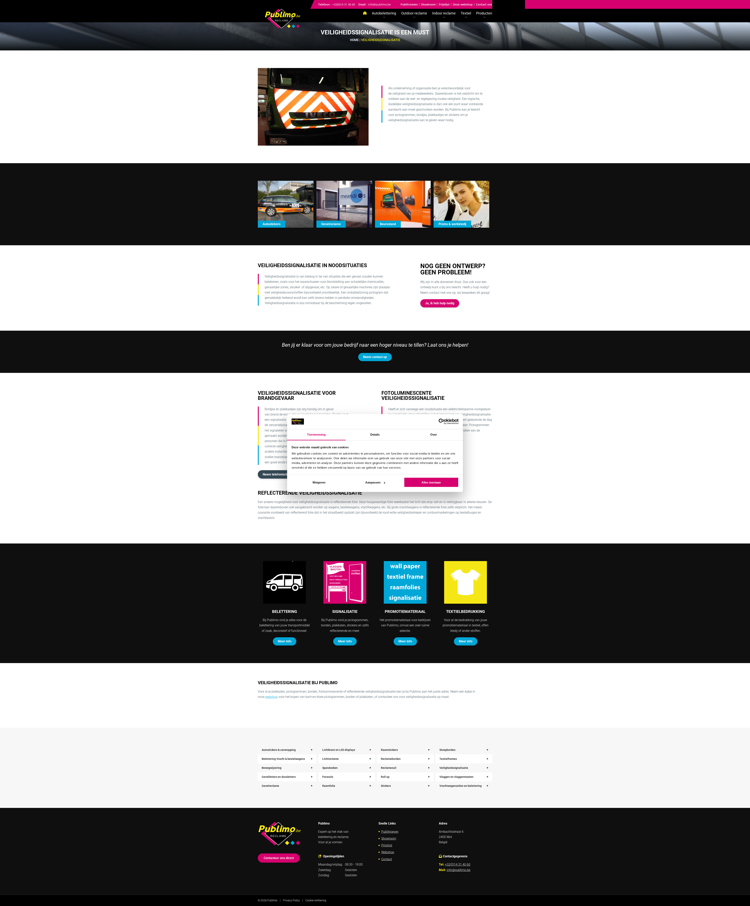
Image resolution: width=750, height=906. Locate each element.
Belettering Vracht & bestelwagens (283, 758)
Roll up (385, 776)
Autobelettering (384, 13)
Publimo (272, 900)
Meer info (284, 641)
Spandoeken (330, 767)
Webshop (387, 852)
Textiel (466, 13)
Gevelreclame (270, 785)
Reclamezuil (388, 767)
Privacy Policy (291, 900)
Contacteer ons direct (279, 858)
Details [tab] (375, 434)
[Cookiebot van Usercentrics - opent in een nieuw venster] (441, 421)
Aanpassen (372, 482)
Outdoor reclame (414, 13)
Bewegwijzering (271, 767)
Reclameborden (391, 758)
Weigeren (318, 482)
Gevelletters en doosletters (279, 776)
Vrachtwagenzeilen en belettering (460, 785)
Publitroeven (409, 4)
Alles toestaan (431, 482)
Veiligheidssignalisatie (453, 767)
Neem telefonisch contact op (283, 474)
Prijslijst (444, 4)
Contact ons (484, 4)
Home (354, 40)
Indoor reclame (444, 13)
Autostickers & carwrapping (279, 749)
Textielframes (448, 758)
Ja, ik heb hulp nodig (439, 303)
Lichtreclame (330, 758)
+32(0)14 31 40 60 (343, 4)
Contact (386, 859)
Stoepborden (447, 749)
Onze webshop (463, 4)
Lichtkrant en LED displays (338, 749)
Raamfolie (328, 785)
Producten (484, 13)
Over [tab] (433, 434)
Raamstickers (389, 749)
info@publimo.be (379, 4)
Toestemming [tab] (316, 434)
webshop (271, 697)
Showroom (428, 4)
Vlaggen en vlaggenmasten (456, 776)
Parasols (327, 776)
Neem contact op (375, 357)
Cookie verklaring (315, 900)
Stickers (386, 785)
